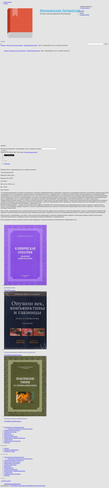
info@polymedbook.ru (12, 484)
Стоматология (8, 439)
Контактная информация (11, 450)
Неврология (7, 433)
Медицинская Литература (60, 10)
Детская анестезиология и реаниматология (19, 429)
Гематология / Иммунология (12, 461)
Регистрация (7, 2)
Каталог (82, 13)
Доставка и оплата (84, 15)
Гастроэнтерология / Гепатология (14, 460)
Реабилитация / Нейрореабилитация (14, 438)
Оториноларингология (30, 45)
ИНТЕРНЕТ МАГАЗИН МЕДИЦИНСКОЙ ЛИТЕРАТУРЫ (28, 485)
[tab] (56, 163)
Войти (6, 3)
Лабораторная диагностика (12, 430)
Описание (7, 163)
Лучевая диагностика (10, 432)
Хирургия (7, 442)
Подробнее (12, 290)
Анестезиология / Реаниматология (14, 427)
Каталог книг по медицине (14, 45)
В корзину (3, 150)
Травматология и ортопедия (12, 441)
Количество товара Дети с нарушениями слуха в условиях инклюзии (21, 148)
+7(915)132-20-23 (85, 8)
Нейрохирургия (8, 435)
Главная (82, 11)
